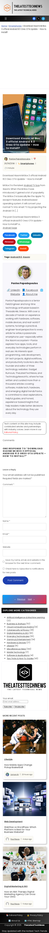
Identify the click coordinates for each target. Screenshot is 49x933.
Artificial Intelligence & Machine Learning (26, 617)
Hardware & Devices (16, 642)
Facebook (10, 235)
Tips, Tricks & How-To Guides (20, 658)
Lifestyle (10, 645)
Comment (8, 484)
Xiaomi (26, 257)
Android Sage (10, 227)
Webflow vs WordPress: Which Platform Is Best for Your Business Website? (20, 829)
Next (30, 599)
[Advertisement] (24, 62)
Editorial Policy (11, 432)
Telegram (9, 248)
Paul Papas (15, 839)
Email (6, 534)
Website (6, 547)
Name (6, 521)
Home (4, 25)
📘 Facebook (30, 290)
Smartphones (15, 25)
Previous (21, 599)
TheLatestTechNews (34, 925)
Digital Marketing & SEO (18, 633)
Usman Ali (14, 774)
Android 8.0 (16, 257)
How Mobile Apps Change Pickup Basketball (18, 766)
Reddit (23, 248)
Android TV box (32, 185)
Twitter (23, 235)
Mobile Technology (16, 652)
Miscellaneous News (16, 649)
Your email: (8, 698)
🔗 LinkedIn (13, 290)
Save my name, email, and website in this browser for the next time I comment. (25, 562)
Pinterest (9, 241)
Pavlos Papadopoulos (19, 159)
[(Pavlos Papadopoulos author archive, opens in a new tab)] (24, 278)
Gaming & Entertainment (19, 639)
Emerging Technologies (18, 636)
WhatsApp (24, 241)
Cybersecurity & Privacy (18, 630)
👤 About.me (30, 294)
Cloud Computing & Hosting (20, 627)
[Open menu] (5, 18)
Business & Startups (16, 623)
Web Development (13, 821)
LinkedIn (37, 235)
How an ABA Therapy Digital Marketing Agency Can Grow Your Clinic (19, 894)
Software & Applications (18, 655)
